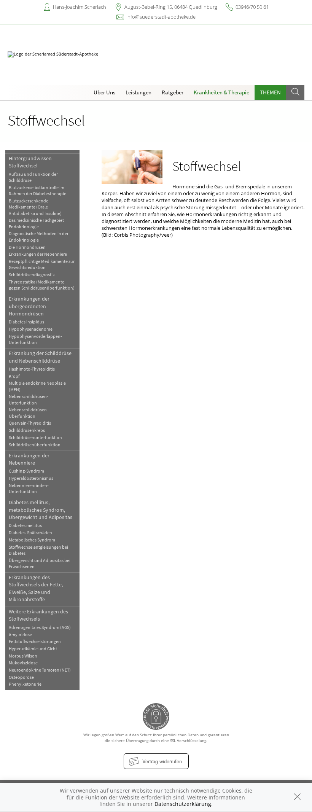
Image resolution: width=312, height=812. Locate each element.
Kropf (14, 376)
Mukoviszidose (23, 663)
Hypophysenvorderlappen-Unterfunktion (35, 339)
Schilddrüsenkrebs (27, 430)
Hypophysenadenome (31, 329)
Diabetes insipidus (26, 322)
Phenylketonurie (25, 684)
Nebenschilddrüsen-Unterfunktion (28, 399)
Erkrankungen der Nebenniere (38, 254)
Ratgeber (172, 92)
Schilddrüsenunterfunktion (35, 437)
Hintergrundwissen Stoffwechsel (30, 162)
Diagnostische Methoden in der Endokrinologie (38, 236)
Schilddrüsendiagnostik (32, 274)
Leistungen (138, 92)
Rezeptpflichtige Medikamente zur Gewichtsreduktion (42, 264)
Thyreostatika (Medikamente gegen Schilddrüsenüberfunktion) (42, 285)
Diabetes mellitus (25, 525)
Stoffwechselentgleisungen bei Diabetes (38, 550)
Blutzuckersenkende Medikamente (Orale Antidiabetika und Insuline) (35, 207)
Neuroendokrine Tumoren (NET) (40, 670)
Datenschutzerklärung (182, 803)
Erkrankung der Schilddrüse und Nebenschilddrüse (40, 357)
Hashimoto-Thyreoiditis (32, 369)
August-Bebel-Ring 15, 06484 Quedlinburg (170, 6)
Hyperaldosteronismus (31, 478)
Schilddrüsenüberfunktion (34, 444)
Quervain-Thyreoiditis (30, 423)
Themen (270, 92)
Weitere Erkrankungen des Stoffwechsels (38, 615)
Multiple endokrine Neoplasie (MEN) (37, 386)
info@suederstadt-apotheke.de (161, 16)
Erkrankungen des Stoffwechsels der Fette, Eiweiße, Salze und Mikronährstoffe (36, 588)
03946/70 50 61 (252, 6)
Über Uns (104, 92)
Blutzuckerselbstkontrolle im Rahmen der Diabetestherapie (37, 190)
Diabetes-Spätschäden (30, 532)
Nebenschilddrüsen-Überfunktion (28, 413)
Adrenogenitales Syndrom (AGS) (40, 627)
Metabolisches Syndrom (32, 540)
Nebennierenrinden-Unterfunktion (29, 488)
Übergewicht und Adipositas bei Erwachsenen (39, 563)
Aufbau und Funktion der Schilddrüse (33, 177)
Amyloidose (20, 634)
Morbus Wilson (23, 656)
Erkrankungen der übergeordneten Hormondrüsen (29, 306)
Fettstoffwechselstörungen (35, 641)
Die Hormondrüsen (27, 247)
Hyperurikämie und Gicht (33, 648)
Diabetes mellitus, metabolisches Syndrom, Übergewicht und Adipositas (40, 510)
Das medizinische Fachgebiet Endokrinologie (36, 223)
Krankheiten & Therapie (221, 92)
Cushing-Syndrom (26, 471)
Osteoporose (21, 677)
